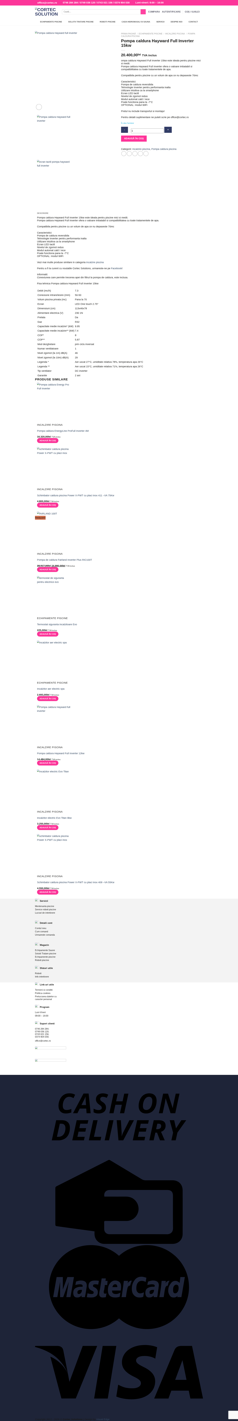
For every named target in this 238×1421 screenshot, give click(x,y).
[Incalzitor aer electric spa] (54, 661)
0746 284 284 (70, 2)
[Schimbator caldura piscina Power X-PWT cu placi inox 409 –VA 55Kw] (54, 854)
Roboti (38, 973)
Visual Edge (102, 1419)
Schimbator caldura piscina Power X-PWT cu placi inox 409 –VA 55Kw (75, 882)
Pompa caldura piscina (163, 149)
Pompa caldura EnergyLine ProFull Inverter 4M (63, 431)
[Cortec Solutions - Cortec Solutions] (46, 11)
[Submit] (143, 11)
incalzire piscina (95, 262)
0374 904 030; (42, 1037)
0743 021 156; (42, 1034)
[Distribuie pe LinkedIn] (145, 153)
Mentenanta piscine (44, 906)
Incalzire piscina (175, 33)
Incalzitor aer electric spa (50, 688)
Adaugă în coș (134, 138)
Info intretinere (42, 977)
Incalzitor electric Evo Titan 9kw (54, 818)
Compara (154, 12)
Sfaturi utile (46, 968)
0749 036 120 (87, 2)
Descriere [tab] (42, 213)
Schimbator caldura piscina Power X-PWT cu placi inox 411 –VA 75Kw (75, 495)
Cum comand (41, 931)
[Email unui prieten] (134, 153)
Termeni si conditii (44, 990)
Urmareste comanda (45, 935)
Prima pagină (128, 33)
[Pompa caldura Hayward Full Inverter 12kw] (54, 725)
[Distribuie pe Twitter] (129, 153)
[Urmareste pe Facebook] (196, 3)
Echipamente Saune (45, 950)
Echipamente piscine (150, 33)
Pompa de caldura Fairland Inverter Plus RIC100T (64, 559)
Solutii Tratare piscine (45, 953)
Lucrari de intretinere (45, 913)
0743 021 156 (104, 2)
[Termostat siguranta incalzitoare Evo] (54, 596)
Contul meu (40, 928)
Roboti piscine (42, 960)
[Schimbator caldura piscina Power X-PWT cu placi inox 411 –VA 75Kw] (54, 467)
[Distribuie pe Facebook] (123, 153)
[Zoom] (39, 107)
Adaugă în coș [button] (48, 440)
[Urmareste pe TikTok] (201, 3)
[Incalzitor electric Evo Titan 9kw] (54, 789)
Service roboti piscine (45, 909)
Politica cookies (42, 993)
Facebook (116, 268)
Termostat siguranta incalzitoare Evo (57, 624)
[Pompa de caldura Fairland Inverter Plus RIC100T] (54, 532)
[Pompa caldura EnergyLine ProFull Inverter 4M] (54, 402)
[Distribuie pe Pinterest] (140, 153)
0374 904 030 (122, 2)
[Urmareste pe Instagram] (198, 3)
